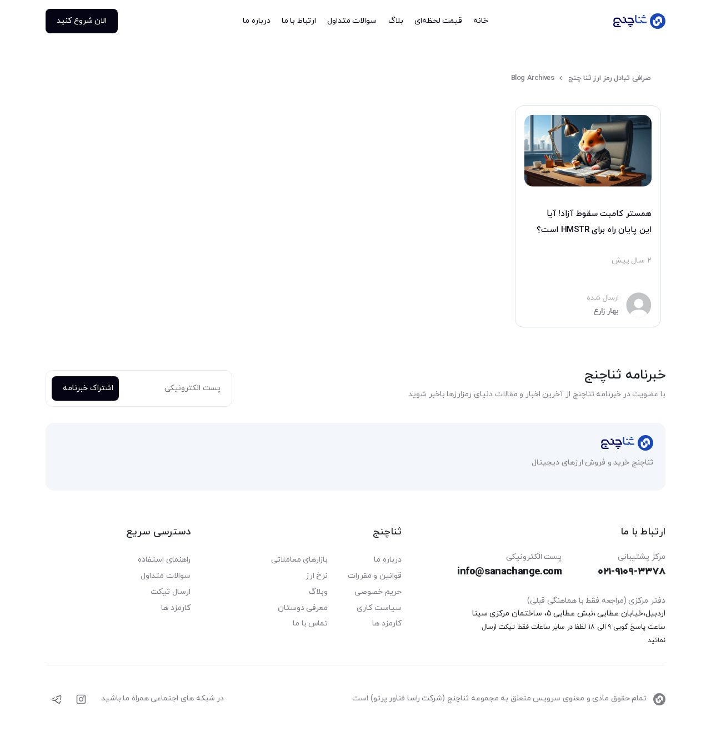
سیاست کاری (379, 608)
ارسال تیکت (171, 592)
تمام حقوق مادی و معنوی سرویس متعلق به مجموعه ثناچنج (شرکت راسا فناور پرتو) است (500, 698)
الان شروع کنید (82, 21)
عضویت (684, 107)
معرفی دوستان (303, 608)
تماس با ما (310, 623)
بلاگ (687, 214)
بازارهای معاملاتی (299, 559)
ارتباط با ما (299, 21)
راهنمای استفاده (164, 559)
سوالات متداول (352, 21)
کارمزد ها (387, 623)
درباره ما (257, 21)
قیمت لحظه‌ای (438, 21)
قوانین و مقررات (375, 576)
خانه (687, 151)
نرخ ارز (317, 576)
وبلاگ (318, 592)
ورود (681, 68)
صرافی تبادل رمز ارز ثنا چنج (609, 78)
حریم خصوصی (378, 592)
